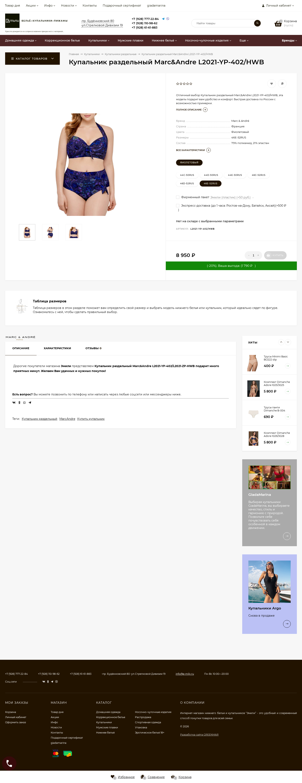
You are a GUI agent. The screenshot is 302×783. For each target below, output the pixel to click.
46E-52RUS (210, 183)
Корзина (10, 712)
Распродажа (143, 717)
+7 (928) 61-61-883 (144, 27)
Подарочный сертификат (122, 5)
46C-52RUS (258, 175)
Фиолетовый (189, 162)
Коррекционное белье (110, 717)
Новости (67, 5)
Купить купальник (91, 419)
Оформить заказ (15, 722)
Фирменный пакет (194, 197)
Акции (31, 5)
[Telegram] (163, 19)
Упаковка (141, 727)
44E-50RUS (235, 175)
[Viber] (167, 19)
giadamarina (156, 5)
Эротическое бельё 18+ (149, 732)
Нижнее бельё (105, 732)
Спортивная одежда (148, 722)
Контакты (90, 5)
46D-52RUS (187, 183)
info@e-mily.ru (185, 673)
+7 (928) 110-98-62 (144, 23)
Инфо (48, 5)
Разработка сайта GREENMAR (199, 734)
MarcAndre (67, 419)
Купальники (104, 722)
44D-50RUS (211, 175)
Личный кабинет (15, 717)
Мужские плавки (107, 727)
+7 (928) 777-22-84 (145, 19)
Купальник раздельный (39, 419)
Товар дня (12, 5)
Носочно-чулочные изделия (153, 712)
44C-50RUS (187, 175)
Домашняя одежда (108, 712)
